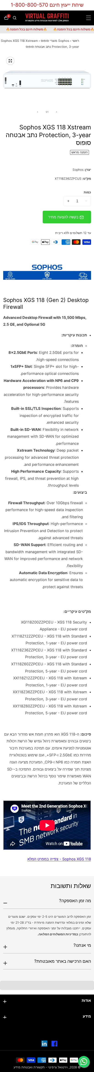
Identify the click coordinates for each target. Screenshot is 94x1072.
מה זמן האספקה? (75, 900)
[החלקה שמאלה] (57, 112)
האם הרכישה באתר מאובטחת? (62, 961)
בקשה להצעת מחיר (64, 217)
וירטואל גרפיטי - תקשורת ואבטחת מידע (41, 1067)
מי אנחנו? (82, 945)
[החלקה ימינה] (37, 112)
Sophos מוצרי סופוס (55, 41)
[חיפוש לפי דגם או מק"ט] (14, 18)
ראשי (75, 41)
